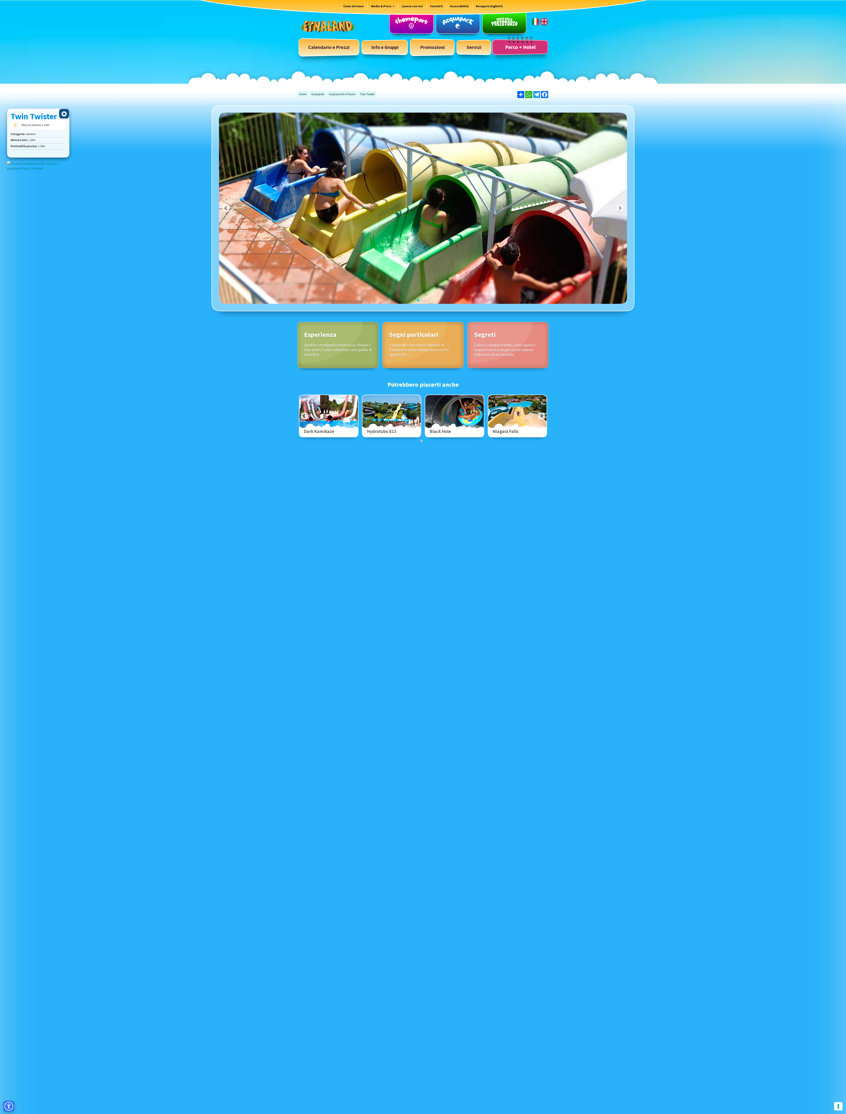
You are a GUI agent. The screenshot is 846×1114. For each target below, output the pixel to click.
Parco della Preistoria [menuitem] (504, 22)
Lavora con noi (412, 6)
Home (302, 94)
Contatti (436, 6)
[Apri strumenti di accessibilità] (8, 1106)
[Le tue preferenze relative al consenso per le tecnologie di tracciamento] (838, 1106)
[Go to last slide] (304, 416)
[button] (384, 47)
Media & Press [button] (381, 6)
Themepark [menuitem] (411, 22)
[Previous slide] (226, 208)
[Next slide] (619, 208)
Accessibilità (459, 6)
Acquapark (317, 94)
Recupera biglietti (489, 6)
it (535, 21)
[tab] (418, 300)
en (544, 21)
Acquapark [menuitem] (458, 22)
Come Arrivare (353, 6)
